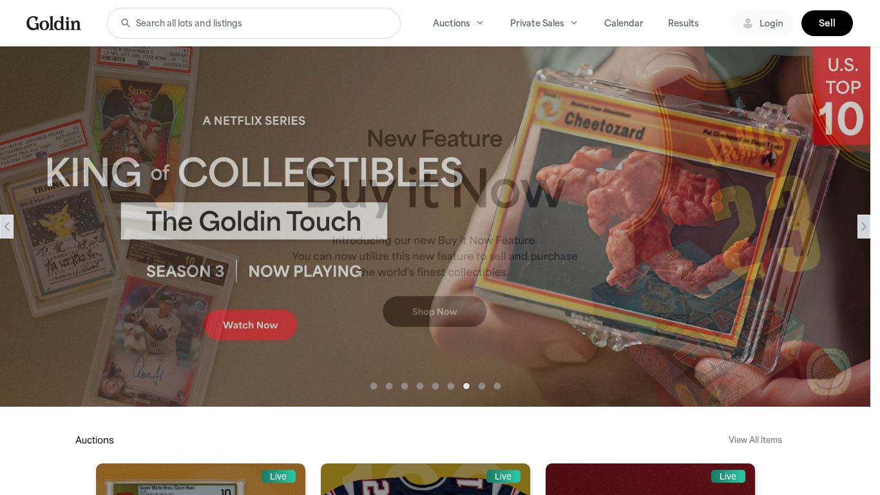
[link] (53, 22)
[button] (125, 23)
